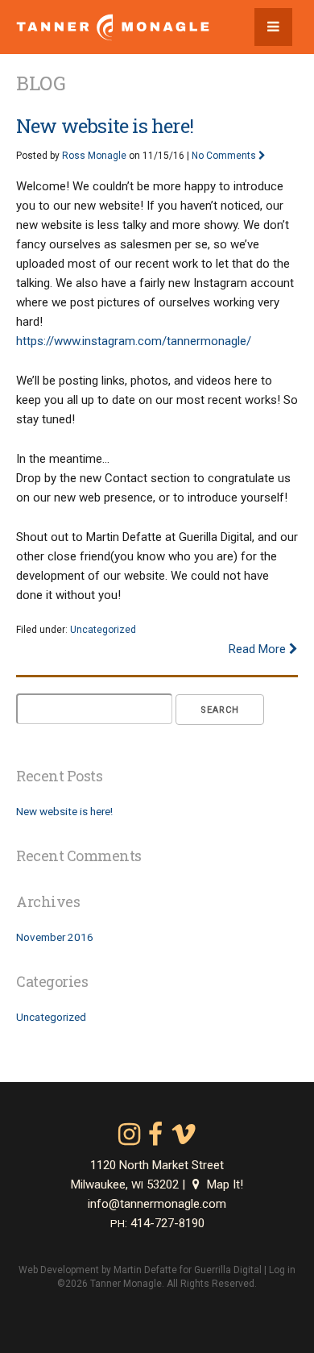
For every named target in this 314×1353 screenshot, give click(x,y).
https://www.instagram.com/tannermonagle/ (133, 341)
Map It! (223, 1184)
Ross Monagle (94, 155)
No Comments (225, 155)
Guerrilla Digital (228, 1270)
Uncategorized (103, 629)
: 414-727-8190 (157, 1223)
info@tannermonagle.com (157, 1204)
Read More (259, 649)
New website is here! (104, 126)
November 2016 (54, 936)
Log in (282, 1270)
